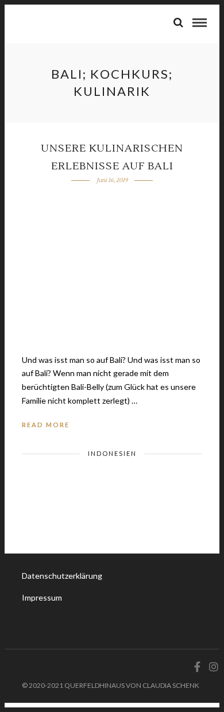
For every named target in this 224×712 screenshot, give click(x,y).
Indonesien (112, 453)
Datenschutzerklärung (62, 576)
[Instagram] (212, 666)
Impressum (42, 597)
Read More (45, 424)
